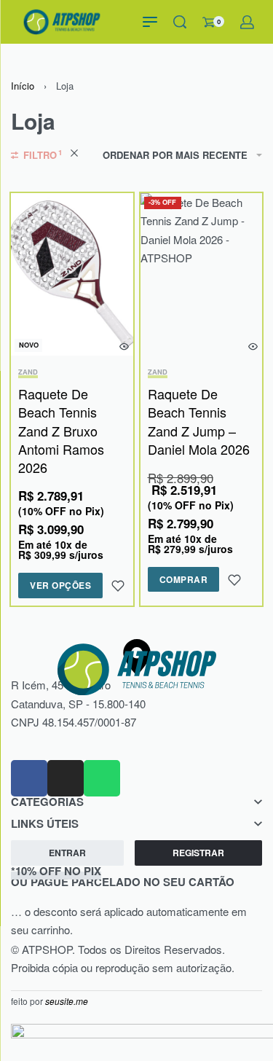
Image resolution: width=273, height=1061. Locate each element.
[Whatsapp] (102, 778)
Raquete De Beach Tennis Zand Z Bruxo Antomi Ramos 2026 (61, 430)
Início (22, 86)
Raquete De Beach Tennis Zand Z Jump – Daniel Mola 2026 (199, 421)
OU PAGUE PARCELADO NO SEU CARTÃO (122, 876)
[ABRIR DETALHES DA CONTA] (247, 22)
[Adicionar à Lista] (117, 585)
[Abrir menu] (150, 22)
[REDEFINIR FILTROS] (74, 155)
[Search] (180, 22)
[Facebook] (29, 778)
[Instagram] (65, 778)
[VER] (124, 346)
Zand (28, 373)
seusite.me (66, 1001)
